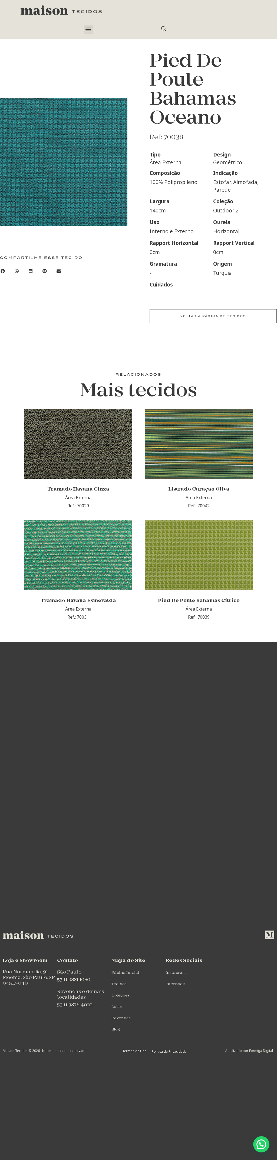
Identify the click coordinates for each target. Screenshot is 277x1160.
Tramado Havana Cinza (78, 489)
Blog (115, 1029)
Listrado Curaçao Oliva (198, 489)
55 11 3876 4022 (75, 1005)
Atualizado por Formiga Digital (249, 1050)
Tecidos (119, 984)
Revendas (121, 1018)
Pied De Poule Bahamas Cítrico (199, 601)
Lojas (116, 1007)
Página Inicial (125, 973)
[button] (88, 29)
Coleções (120, 995)
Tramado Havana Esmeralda (78, 601)
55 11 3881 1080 (73, 980)
